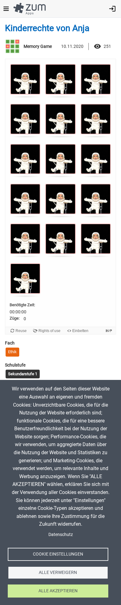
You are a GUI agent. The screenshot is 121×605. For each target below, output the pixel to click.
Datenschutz (60, 534)
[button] (25, 80)
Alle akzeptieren (58, 590)
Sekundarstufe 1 (22, 374)
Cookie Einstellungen (58, 554)
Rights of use (49, 331)
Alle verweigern (58, 572)
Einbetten (80, 331)
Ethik (12, 351)
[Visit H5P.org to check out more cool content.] (109, 330)
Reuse (21, 331)
